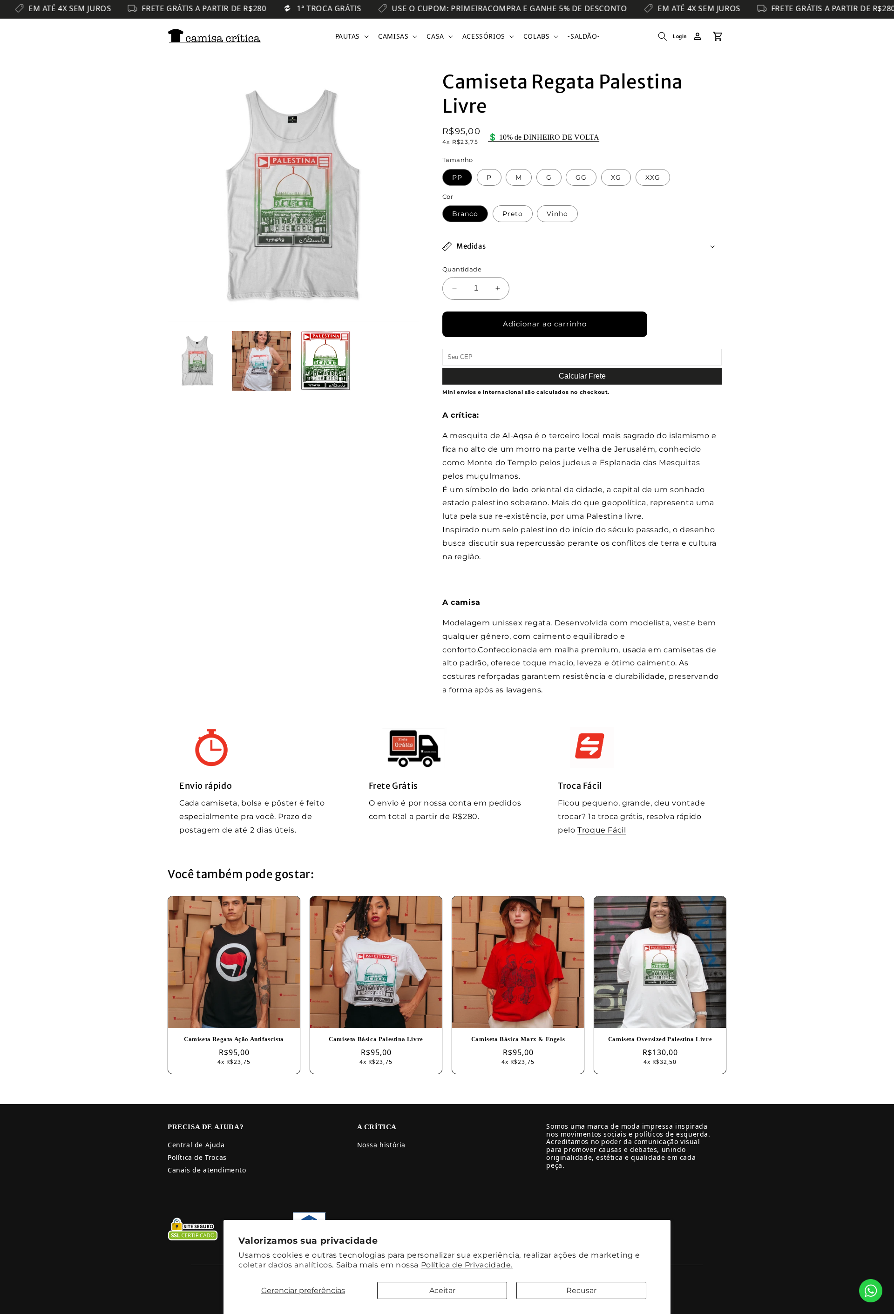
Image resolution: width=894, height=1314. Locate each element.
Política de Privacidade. (467, 1264)
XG (616, 177)
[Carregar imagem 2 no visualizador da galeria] (261, 361)
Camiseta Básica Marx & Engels (518, 1039)
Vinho (557, 214)
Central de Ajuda (196, 1144)
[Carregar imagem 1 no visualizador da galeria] (197, 361)
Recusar (581, 1290)
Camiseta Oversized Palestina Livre (660, 1039)
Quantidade (461, 269)
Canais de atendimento (207, 1169)
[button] (351, 36)
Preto (512, 214)
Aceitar (442, 1290)
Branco (465, 214)
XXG (652, 177)
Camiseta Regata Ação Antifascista (234, 1039)
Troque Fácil (601, 830)
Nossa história (381, 1144)
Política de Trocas (197, 1157)
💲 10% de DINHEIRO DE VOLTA (543, 137)
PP (457, 177)
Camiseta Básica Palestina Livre (376, 1039)
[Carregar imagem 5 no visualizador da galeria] (325, 361)
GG (581, 177)
